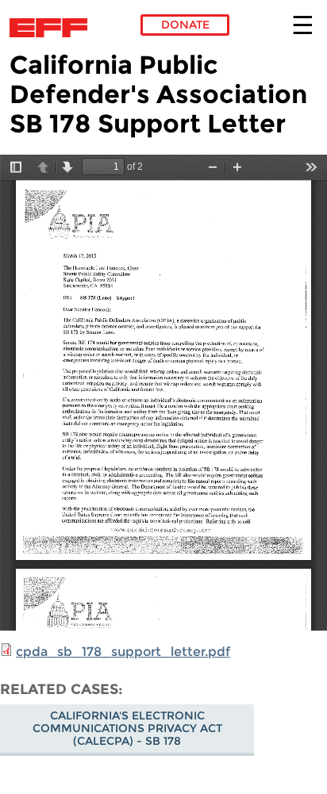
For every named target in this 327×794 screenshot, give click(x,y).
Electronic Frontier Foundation (53, 27)
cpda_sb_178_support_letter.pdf (123, 651)
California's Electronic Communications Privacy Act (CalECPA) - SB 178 (127, 728)
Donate (185, 24)
